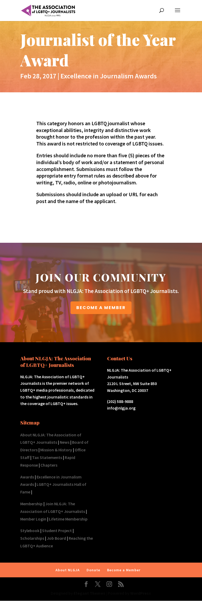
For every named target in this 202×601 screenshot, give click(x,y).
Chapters (49, 465)
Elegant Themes (89, 593)
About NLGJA (67, 570)
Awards (27, 476)
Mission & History (56, 449)
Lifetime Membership (68, 519)
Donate (93, 570)
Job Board (56, 538)
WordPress (140, 593)
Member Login (33, 519)
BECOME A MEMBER (101, 308)
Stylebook (29, 530)
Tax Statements (47, 457)
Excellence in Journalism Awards (108, 76)
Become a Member (123, 570)
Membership (31, 503)
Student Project (57, 530)
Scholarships (32, 538)
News (64, 442)
